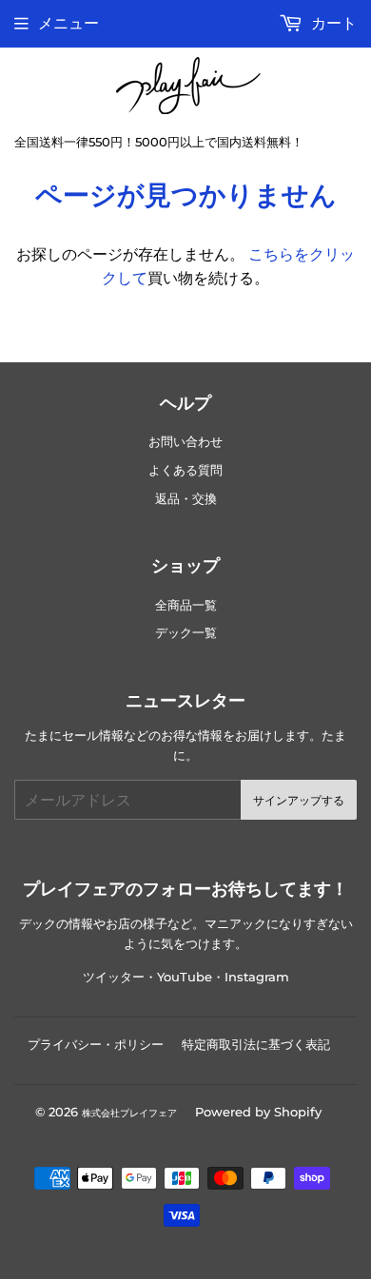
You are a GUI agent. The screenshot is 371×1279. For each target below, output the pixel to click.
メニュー (68, 23)
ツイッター (114, 977)
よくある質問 (185, 470)
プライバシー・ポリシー (96, 1044)
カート (332, 23)
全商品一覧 (186, 605)
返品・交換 (186, 499)
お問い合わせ (185, 442)
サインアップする (298, 800)
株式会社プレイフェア (129, 1113)
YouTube (184, 977)
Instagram (257, 977)
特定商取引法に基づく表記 (256, 1044)
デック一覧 (186, 633)
